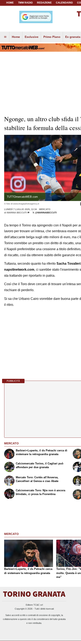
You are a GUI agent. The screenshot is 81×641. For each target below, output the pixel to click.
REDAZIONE (44, 2)
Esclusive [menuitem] (31, 36)
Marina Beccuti (17, 212)
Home (10, 2)
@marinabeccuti (45, 212)
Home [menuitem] (16, 36)
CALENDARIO (64, 2)
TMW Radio (25, 2)
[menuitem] (5, 37)
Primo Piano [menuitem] (51, 36)
